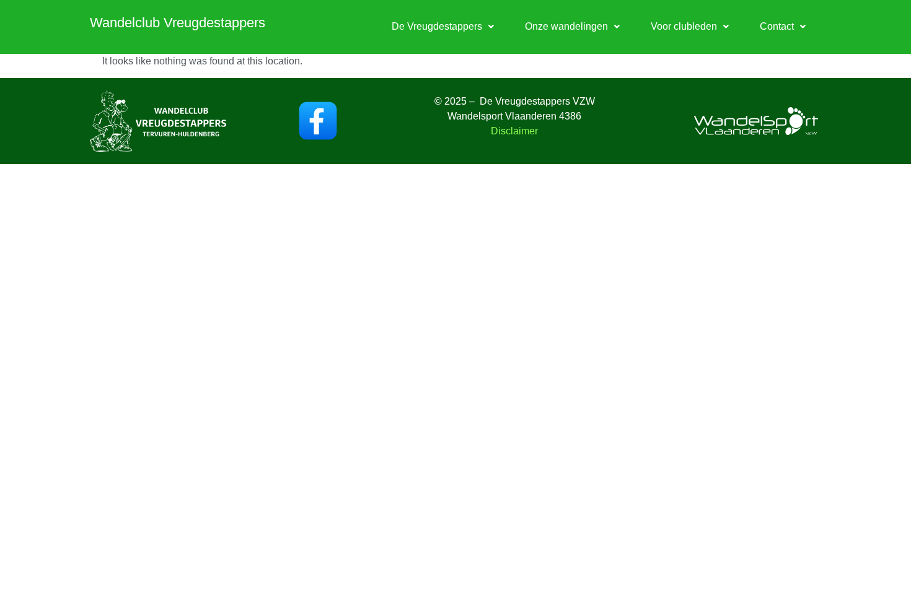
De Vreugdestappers (437, 26)
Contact (777, 26)
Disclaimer (514, 131)
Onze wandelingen (566, 26)
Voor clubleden (684, 26)
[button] (442, 26)
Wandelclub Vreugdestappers (177, 22)
